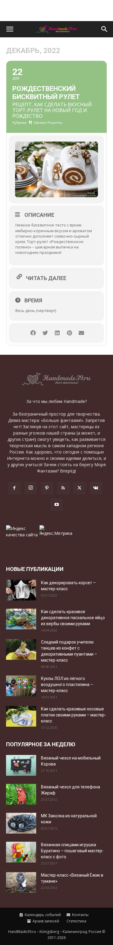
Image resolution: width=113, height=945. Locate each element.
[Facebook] (14, 488)
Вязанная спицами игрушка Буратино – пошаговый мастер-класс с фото (72, 850)
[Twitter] (80, 488)
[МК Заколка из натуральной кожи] (21, 823)
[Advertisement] (56, 10)
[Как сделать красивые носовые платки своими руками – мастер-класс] (21, 716)
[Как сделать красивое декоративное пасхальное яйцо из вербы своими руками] (21, 619)
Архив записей (45, 921)
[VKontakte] (96, 488)
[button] (9, 29)
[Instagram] (31, 488)
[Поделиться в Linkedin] (57, 333)
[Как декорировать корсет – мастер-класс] (21, 590)
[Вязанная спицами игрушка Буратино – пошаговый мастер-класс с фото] (21, 852)
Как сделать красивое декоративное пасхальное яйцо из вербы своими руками (73, 617)
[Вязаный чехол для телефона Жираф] (21, 794)
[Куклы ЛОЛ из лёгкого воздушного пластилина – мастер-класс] (21, 685)
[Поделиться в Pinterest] (69, 333)
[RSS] (63, 488)
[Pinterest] (47, 488)
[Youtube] (57, 505)
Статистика (76, 921)
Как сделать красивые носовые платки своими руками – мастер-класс (73, 714)
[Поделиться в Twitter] (45, 333)
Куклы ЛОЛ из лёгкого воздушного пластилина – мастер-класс (67, 684)
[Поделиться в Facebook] (33, 333)
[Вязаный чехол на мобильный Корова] (21, 765)
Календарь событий (42, 914)
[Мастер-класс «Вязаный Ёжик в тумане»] (21, 882)
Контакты (80, 914)
